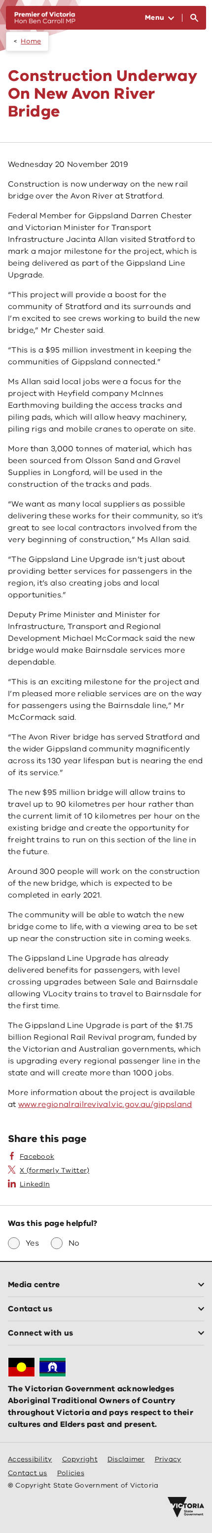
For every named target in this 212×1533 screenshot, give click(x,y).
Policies (70, 1473)
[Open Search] (194, 18)
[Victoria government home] (186, 1507)
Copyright (80, 1459)
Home (31, 41)
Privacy (168, 1459)
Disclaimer (126, 1459)
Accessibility (30, 1459)
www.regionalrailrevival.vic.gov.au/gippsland (105, 1104)
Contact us (27, 1473)
